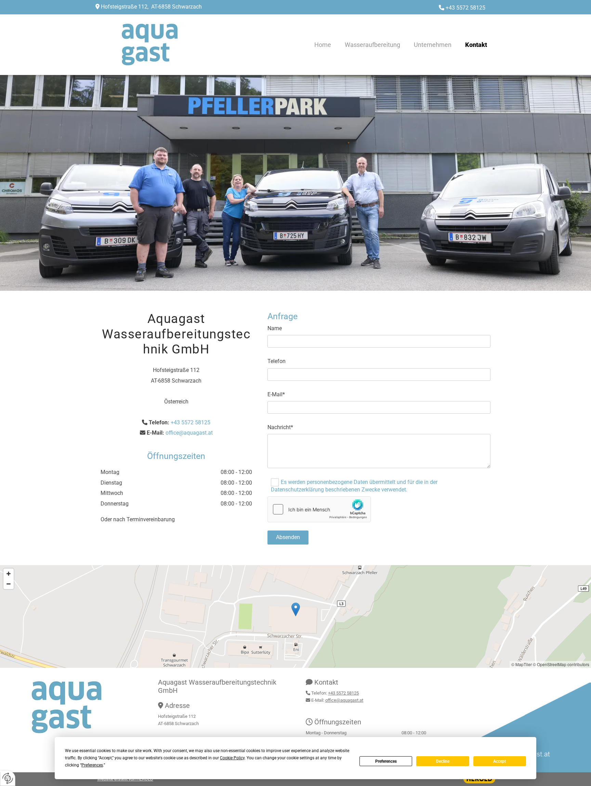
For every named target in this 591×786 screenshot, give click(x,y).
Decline (442, 761)
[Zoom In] (8, 574)
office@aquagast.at (189, 432)
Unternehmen (432, 44)
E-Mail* (276, 394)
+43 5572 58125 (465, 7)
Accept (499, 761)
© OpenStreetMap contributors (561, 664)
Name (274, 328)
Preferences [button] (92, 765)
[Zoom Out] (8, 584)
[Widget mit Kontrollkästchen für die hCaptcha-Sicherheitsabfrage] (319, 509)
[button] (295, 609)
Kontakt (476, 44)
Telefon (276, 361)
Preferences (386, 761)
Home (322, 44)
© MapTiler (521, 664)
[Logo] (162, 44)
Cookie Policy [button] (232, 758)
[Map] (295, 616)
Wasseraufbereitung (372, 44)
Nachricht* (280, 427)
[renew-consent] (7, 778)
